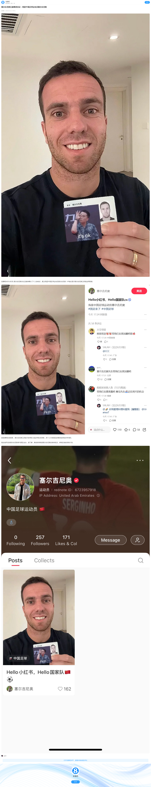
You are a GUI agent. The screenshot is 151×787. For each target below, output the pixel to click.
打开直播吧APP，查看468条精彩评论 (75, 760)
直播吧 (2, 10)
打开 (147, 2)
